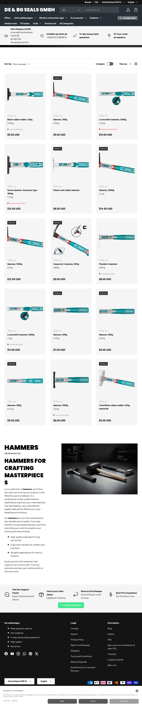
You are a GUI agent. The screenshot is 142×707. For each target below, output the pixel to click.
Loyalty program (115, 659)
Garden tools (10, 23)
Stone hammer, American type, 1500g (22, 192)
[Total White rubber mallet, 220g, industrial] (117, 380)
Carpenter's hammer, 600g (66, 264)
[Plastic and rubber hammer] (71, 165)
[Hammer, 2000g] (117, 165)
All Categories (66, 23)
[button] (136, 10)
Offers (7, 17)
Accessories (77, 17)
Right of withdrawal (80, 645)
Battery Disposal (79, 661)
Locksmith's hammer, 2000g (112, 119)
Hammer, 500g (60, 334)
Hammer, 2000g (106, 190)
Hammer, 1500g (14, 264)
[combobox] (89, 10)
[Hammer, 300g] (71, 94)
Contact (74, 628)
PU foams (25, 23)
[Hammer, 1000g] (71, 380)
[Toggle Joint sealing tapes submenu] (34, 17)
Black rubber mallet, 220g (19, 119)
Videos (111, 634)
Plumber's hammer (108, 264)
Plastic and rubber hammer (66, 190)
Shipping (75, 650)
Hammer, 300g (60, 119)
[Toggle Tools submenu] (40, 23)
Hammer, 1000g (60, 405)
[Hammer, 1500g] (25, 239)
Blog (110, 628)
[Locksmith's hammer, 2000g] (117, 94)
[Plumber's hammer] (117, 239)
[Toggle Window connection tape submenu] (66, 17)
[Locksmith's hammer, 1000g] (25, 309)
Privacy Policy (77, 639)
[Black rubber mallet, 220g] (25, 94)
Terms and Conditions (81, 656)
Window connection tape (51, 17)
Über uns (112, 665)
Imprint (74, 634)
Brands (88, 2)
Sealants (94, 17)
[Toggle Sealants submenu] (100, 17)
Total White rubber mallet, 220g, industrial (114, 407)
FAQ (96, 2)
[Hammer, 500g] (71, 309)
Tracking (112, 654)
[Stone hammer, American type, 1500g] (25, 165)
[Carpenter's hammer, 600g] (71, 239)
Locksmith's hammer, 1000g (20, 334)
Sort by (8, 63)
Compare (100, 63)
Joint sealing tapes (23, 17)
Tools (35, 23)
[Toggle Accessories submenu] (85, 17)
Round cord (50, 23)
